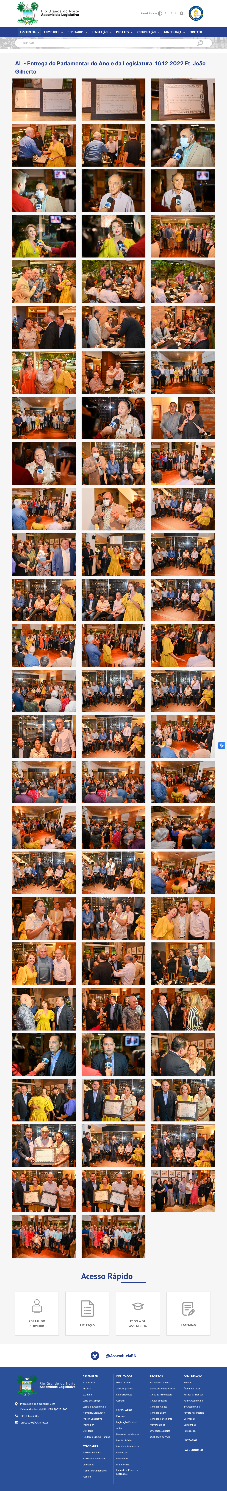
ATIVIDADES (90, 1446)
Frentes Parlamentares (95, 1470)
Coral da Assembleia (161, 1394)
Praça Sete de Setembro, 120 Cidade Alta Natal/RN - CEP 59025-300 (43, 1406)
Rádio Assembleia (193, 1400)
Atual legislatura (125, 1388)
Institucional (89, 1382)
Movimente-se (157, 1424)
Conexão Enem (158, 1412)
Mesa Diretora (123, 1382)
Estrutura (87, 1394)
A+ (166, 13)
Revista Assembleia (194, 1412)
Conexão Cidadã (158, 1406)
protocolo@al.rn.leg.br (34, 1422)
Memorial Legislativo (94, 1412)
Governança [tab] (173, 32)
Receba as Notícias (193, 1394)
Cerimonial (189, 1418)
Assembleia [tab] (28, 32)
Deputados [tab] (76, 32)
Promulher (88, 1424)
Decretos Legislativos (127, 1434)
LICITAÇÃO (190, 1440)
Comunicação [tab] (146, 32)
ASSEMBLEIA (91, 1376)
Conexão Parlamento (161, 1418)
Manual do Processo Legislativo (127, 1471)
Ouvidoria (88, 1430)
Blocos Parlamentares (94, 1458)
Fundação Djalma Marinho (96, 1436)
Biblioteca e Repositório (162, 1388)
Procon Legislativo (92, 1418)
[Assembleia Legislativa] (46, 13)
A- (176, 13)
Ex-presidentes (124, 1394)
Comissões (88, 1464)
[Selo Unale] (196, 13)
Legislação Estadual (126, 1422)
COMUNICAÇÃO (193, 1376)
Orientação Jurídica (160, 1430)
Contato (196, 32)
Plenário (87, 1476)
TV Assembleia (192, 1406)
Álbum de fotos (192, 1388)
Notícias (188, 1382)
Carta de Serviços (92, 1400)
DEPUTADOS (124, 1376)
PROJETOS (156, 1376)
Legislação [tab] (100, 32)
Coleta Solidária (158, 1400)
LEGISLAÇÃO (124, 1410)
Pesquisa (121, 1416)
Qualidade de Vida (160, 1436)
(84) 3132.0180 (30, 1415)
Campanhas (190, 1424)
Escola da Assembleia (94, 1406)
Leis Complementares (127, 1446)
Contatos (121, 1400)
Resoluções (122, 1452)
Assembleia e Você (160, 1382)
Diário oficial (123, 1464)
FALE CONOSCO (193, 1450)
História (87, 1388)
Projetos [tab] (123, 32)
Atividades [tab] (52, 32)
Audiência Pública (92, 1452)
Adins (119, 1428)
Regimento (122, 1458)
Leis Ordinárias (124, 1440)
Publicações (190, 1430)
